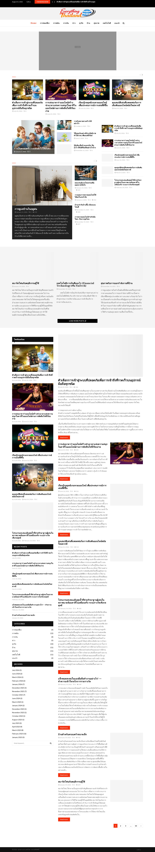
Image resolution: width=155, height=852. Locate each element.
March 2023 (16, 730)
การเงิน (66, 23)
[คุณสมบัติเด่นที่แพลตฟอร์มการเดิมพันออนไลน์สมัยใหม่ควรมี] (127, 89)
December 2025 (18, 688)
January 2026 (17, 684)
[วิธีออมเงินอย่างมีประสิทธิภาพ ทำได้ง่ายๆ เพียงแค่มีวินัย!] (64, 137)
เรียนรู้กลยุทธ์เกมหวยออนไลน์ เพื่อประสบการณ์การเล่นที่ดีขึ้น (77, 51)
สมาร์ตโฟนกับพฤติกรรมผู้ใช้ (25, 283)
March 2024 (16, 702)
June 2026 (16, 674)
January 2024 (17, 705)
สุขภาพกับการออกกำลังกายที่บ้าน (116, 283)
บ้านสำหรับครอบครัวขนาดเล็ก (72, 734)
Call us (29, 2)
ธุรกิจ (81, 23)
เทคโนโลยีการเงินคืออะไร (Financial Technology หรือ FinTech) (75, 284)
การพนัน (56, 23)
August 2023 (17, 720)
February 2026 (17, 681)
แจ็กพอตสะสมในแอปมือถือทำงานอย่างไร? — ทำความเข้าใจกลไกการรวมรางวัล (79, 680)
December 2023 (18, 709)
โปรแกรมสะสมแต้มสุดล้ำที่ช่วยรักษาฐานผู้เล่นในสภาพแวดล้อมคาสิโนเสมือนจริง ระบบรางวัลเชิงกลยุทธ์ (128, 182)
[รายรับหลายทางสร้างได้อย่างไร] (64, 125)
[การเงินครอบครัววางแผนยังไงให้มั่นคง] (33, 137)
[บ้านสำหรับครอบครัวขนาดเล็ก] (126, 744)
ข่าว (74, 23)
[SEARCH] (50, 743)
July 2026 (15, 670)
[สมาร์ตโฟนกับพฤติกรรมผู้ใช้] (33, 266)
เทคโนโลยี (107, 23)
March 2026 (16, 677)
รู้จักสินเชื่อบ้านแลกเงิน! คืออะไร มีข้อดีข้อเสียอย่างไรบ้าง (85, 146)
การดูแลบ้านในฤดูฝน (26, 209)
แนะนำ (117, 23)
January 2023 (17, 737)
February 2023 (17, 734)
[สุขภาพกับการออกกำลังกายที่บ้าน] (122, 266)
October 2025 (17, 695)
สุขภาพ (96, 23)
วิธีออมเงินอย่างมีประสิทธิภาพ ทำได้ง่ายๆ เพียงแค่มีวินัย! (85, 134)
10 (136, 826)
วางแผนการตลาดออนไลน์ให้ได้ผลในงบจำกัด (85, 196)
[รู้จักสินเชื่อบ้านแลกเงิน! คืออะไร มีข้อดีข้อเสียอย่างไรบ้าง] (64, 149)
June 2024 (16, 698)
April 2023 (16, 727)
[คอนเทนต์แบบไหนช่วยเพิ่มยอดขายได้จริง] (86, 173)
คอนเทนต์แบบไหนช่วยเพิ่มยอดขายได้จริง (84, 184)
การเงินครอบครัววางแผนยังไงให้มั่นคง (32, 148)
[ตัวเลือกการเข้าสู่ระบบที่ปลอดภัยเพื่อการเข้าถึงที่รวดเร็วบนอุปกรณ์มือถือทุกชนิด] (27, 89)
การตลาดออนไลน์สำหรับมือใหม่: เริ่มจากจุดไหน (85, 218)
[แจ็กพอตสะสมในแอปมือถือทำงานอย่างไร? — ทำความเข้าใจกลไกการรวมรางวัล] (126, 688)
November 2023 (18, 712)
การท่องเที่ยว (45, 23)
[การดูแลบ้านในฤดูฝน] (42, 186)
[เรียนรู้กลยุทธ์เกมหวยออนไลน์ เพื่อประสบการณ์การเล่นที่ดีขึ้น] (94, 89)
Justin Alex (17, 380)
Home (33, 23)
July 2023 (15, 723)
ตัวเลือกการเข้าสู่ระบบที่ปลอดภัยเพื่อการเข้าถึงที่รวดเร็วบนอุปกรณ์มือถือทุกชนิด (81, 2)
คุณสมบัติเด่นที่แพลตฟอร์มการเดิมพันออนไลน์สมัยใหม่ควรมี (126, 104)
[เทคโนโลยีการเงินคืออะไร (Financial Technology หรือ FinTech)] (78, 266)
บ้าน (88, 23)
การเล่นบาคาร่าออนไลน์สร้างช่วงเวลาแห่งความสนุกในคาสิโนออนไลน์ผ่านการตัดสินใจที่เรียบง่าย (60, 106)
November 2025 (18, 691)
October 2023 (17, 716)
